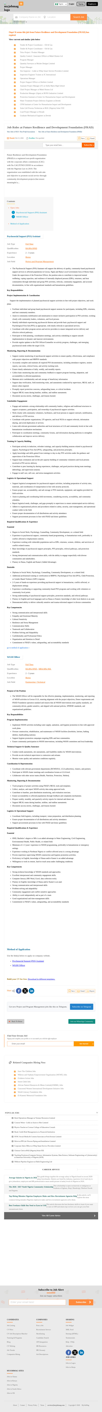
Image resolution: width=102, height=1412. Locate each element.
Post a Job (39, 1325)
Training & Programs (14, 1338)
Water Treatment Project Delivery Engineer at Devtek (40, 101)
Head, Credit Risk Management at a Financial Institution (34, 1132)
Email (92, 138)
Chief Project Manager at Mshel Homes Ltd (36, 90)
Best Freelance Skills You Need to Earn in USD (27, 1206)
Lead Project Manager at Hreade (32, 112)
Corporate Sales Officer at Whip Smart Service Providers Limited (37, 1146)
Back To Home (17, 1021)
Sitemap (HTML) (72, 1334)
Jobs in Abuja (70, 1367)
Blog (8, 1342)
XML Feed (69, 1330)
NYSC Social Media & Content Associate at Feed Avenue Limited (37, 1137)
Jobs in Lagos (71, 1363)
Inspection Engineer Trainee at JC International (38, 75)
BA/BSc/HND (31, 248)
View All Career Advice (51, 1216)
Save (83, 138)
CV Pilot (10, 1330)
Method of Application (19, 224)
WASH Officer (22, 217)
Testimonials (70, 1338)
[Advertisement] (73, 171)
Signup (81, 4)
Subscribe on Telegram (81, 1007)
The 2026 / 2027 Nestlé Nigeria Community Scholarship (31, 1187)
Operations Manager (27, 78)
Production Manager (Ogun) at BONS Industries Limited (41, 93)
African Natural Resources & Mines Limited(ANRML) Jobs (40, 1085)
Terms (42, 1405)
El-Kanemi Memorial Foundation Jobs (32, 1096)
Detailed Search (19, 22)
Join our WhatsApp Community (81, 1021)
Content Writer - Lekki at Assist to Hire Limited (31, 1123)
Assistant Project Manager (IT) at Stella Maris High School (42, 86)
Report (92, 991)
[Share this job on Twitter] (25, 991)
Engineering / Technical (35, 682)
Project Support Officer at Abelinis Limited (36, 82)
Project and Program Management (40, 261)
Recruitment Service (43, 1330)
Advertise (69, 1346)
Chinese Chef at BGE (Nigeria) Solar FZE (29, 1151)
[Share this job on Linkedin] (31, 991)
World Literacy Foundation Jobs (30, 1092)
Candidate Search (42, 1338)
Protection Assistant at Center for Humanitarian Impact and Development (47, 97)
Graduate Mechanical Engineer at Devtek (35, 116)
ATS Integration (42, 1342)
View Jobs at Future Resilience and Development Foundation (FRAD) (60, 132)
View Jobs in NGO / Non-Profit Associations (21, 132)
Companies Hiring (13, 1354)
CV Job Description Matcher (17, 1334)
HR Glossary (40, 1350)
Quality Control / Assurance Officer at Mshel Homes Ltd (41, 56)
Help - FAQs (70, 1342)
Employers (92, 4)
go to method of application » (18, 648)
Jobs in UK (11, 1393)
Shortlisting (40, 1334)
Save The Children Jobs (27, 1071)
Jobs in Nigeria (12, 1385)
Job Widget (70, 1325)
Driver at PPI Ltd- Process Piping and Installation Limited (35, 1141)
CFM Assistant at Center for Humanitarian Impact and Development (45, 104)
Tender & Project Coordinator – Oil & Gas (36, 45)
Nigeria (60, 4)
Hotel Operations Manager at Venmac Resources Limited (34, 1118)
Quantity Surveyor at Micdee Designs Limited (37, 64)
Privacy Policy (32, 1405)
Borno (28, 257)
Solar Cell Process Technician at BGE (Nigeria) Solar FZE (42, 108)
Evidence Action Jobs (26, 1078)
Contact (22, 1405)
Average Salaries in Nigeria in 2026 (23, 1178)
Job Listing (11, 1325)
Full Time (29, 244)
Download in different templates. (41, 979)
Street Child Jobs (24, 1082)
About (15, 1405)
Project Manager (26, 67)
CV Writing (11, 1346)
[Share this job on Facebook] (19, 991)
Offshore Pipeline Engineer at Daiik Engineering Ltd (33, 1162)
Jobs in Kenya (12, 1381)
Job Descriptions (42, 1354)
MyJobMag (85, 1405)
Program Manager (27, 60)
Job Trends (11, 1350)
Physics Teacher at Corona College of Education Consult (34, 1127)
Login (71, 4)
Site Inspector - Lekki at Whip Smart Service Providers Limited (44, 71)
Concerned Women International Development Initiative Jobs (41, 1089)
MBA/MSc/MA (45, 669)
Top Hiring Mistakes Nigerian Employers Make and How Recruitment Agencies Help (43, 1196)
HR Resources (41, 1346)
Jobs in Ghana (12, 1377)
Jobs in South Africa (14, 1389)
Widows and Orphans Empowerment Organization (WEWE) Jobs (42, 1075)
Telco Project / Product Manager (32, 52)
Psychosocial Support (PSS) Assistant (31, 212)
